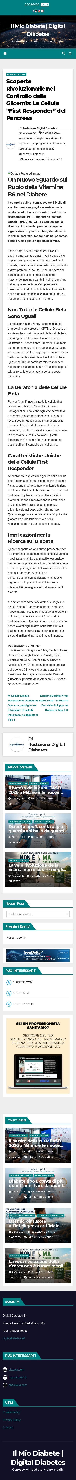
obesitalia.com (18, 1385)
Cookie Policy (11, 1412)
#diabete (56, 138)
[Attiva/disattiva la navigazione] (70, 53)
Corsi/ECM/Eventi (18, 783)
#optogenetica (42, 143)
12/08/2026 (19, 1232)
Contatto (8, 1427)
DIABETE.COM (22, 982)
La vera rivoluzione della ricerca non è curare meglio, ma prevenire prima (37, 870)
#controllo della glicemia (34, 138)
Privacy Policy (12, 1419)
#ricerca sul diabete (31, 154)
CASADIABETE (22, 1003)
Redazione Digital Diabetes (40, 128)
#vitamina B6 (54, 159)
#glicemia (25, 143)
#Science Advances (31, 159)
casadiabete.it (17, 1377)
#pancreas (59, 143)
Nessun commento (40, 1157)
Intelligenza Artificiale (22, 1216)
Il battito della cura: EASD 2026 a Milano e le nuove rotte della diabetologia (34, 792)
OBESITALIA (20, 993)
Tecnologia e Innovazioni (50, 1216)
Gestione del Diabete (20, 822)
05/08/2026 (19, 1272)
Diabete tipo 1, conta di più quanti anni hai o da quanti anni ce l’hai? (36, 831)
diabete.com (16, 1369)
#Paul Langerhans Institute (36, 148)
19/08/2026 (19, 1191)
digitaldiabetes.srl (14, 1338)
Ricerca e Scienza (16, 74)
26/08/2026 (19, 1151)
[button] (63, 53)
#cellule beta (51, 132)
